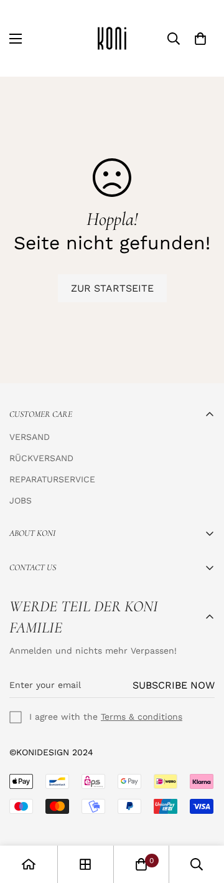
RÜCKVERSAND (41, 458)
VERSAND (29, 437)
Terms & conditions (141, 717)
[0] (200, 38)
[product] (28, 864)
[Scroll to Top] (201, 816)
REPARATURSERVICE (52, 479)
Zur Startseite (112, 288)
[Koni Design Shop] (112, 38)
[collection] (85, 864)
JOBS (20, 500)
